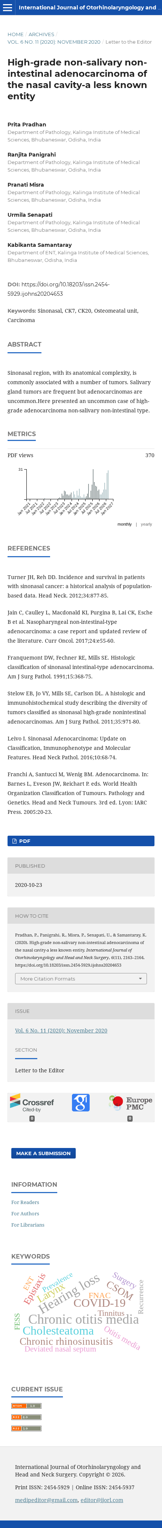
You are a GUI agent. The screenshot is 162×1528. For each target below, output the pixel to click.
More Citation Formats (47, 979)
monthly (125, 524)
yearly (146, 524)
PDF (24, 841)
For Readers (25, 1202)
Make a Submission (43, 1153)
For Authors (25, 1213)
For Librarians (27, 1224)
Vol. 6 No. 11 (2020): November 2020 (54, 42)
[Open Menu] (7, 7)
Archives (41, 34)
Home (16, 34)
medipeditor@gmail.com (46, 1500)
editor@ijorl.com (102, 1500)
